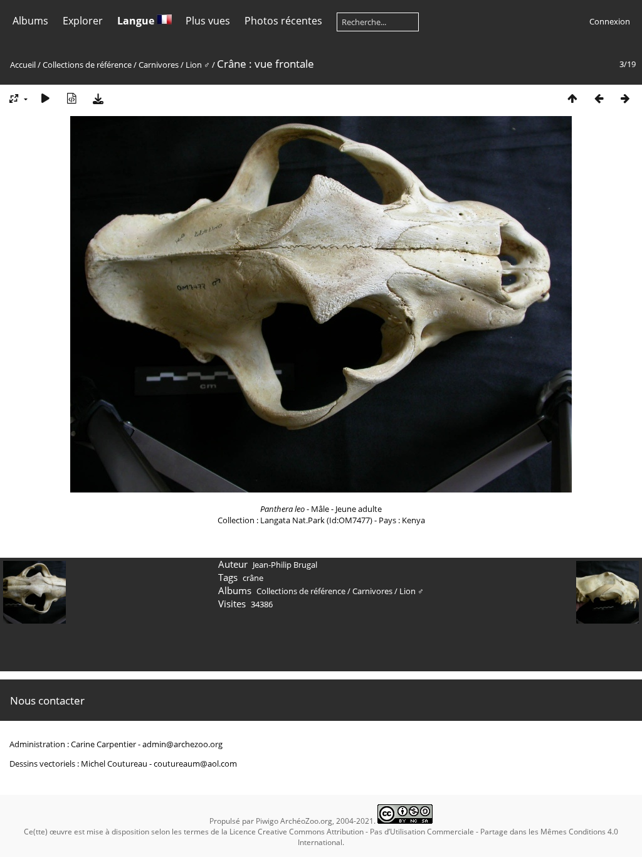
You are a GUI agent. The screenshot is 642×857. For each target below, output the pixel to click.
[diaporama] (45, 98)
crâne (253, 577)
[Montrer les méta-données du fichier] (71, 98)
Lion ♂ (198, 64)
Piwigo (267, 821)
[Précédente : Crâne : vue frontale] (599, 98)
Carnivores (159, 64)
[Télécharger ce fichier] (98, 98)
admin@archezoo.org (182, 744)
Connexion (609, 21)
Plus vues (208, 21)
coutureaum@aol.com (195, 763)
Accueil (23, 64)
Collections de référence (87, 64)
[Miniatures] (572, 98)
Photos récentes (283, 21)
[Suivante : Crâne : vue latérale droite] (625, 98)
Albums (30, 21)
